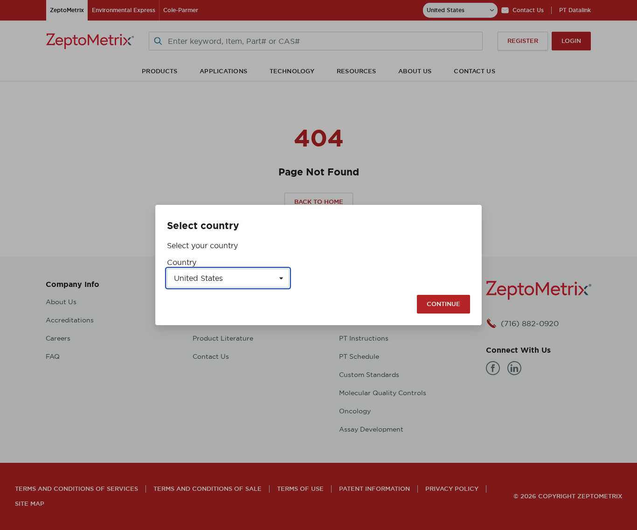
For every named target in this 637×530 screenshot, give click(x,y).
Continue (443, 304)
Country (181, 262)
